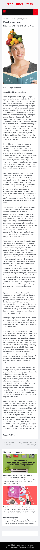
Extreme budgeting (10, 518)
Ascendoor (14, 547)
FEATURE (5, 433)
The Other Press (20, 4)
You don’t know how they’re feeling (16, 507)
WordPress (30, 547)
